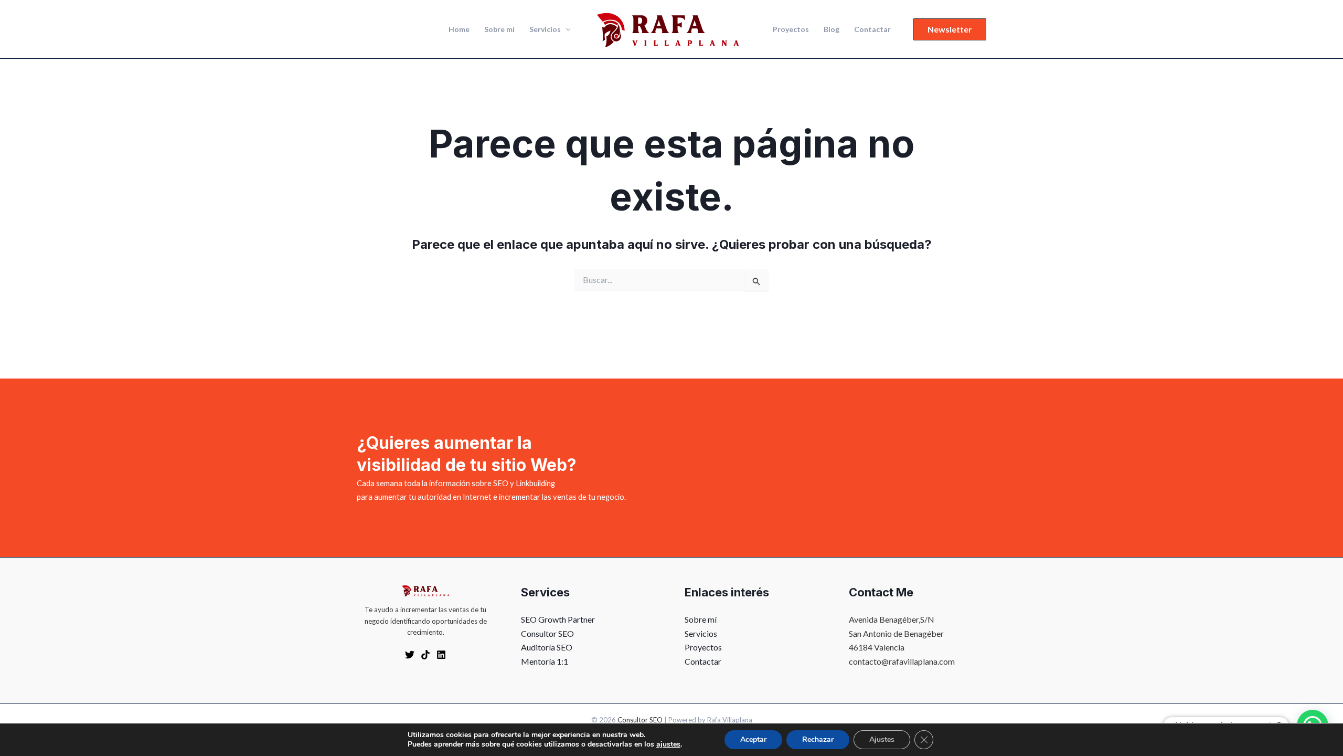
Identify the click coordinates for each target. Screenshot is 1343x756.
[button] (565, 29)
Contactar (872, 29)
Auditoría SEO (546, 647)
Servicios (545, 29)
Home (459, 29)
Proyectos (791, 29)
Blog (831, 29)
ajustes (668, 744)
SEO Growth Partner (558, 619)
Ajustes (881, 739)
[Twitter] (409, 654)
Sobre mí (499, 29)
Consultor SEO (547, 633)
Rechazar (818, 739)
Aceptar (753, 739)
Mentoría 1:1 (544, 661)
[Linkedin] (441, 654)
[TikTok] (425, 654)
